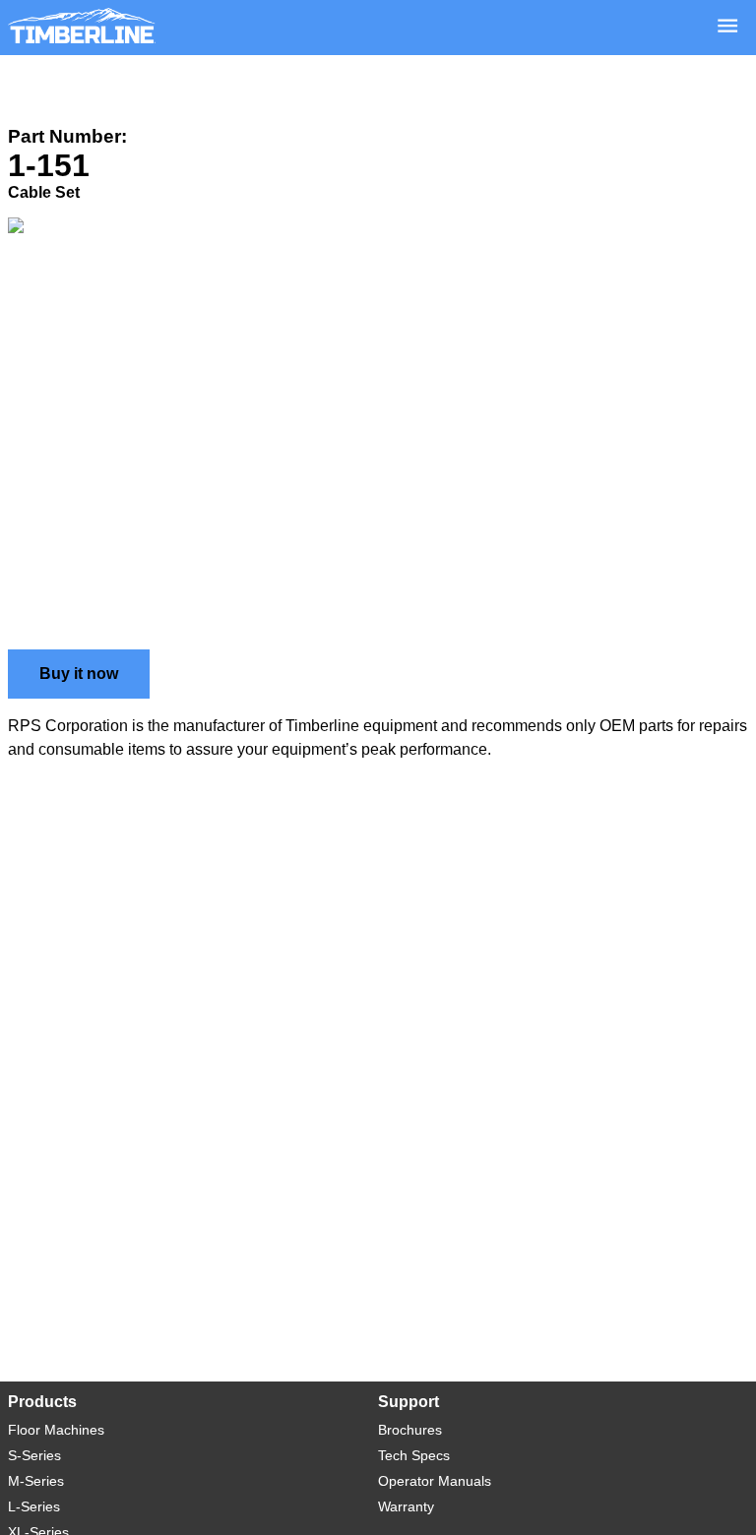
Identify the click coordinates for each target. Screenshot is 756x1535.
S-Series (34, 1455)
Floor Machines (56, 1430)
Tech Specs (414, 1455)
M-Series (36, 1481)
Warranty (406, 1506)
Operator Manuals (434, 1481)
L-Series (34, 1506)
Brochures (410, 1430)
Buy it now (78, 673)
